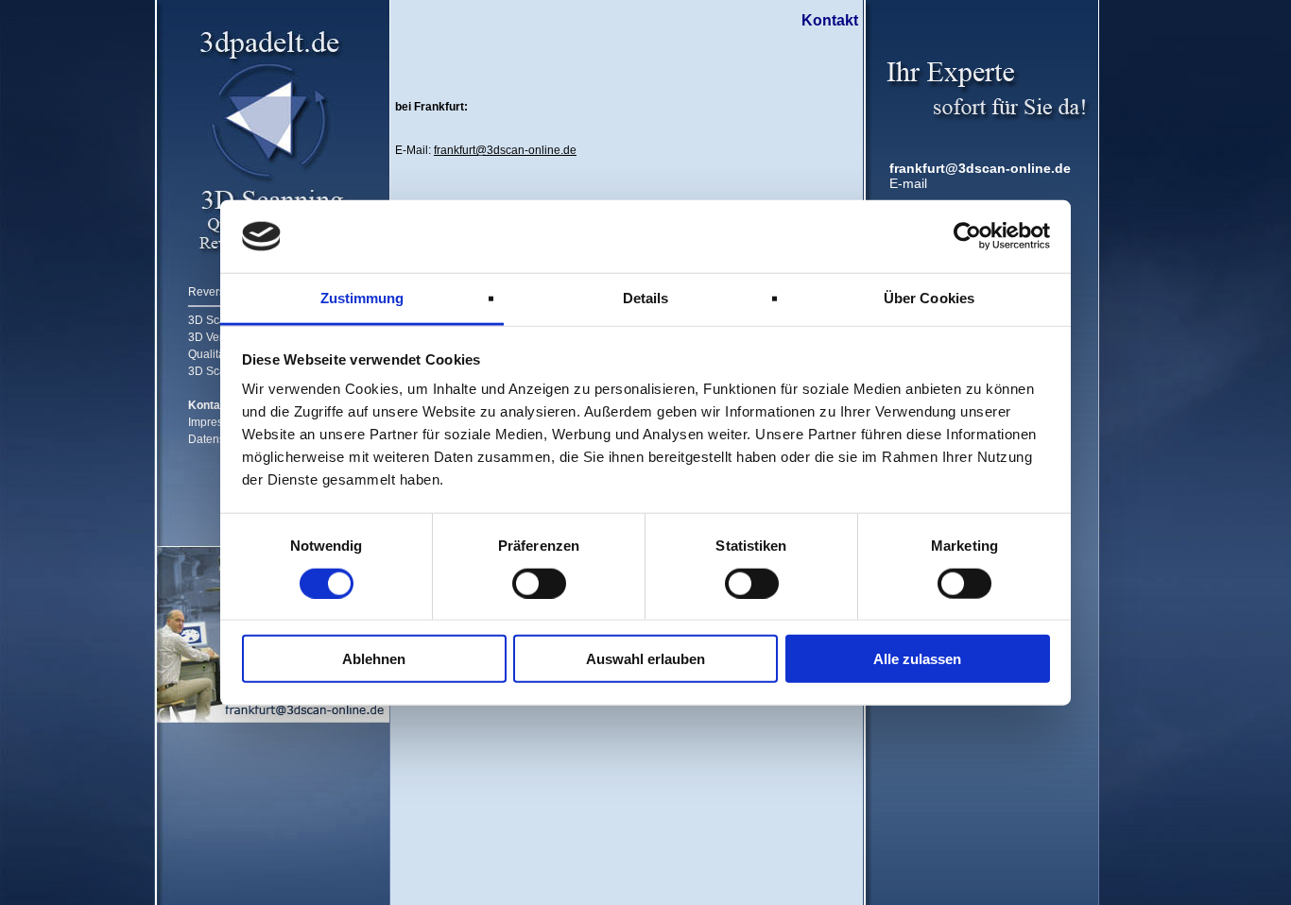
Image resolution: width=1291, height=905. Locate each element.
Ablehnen (373, 659)
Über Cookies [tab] (929, 298)
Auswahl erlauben (645, 659)
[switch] (539, 583)
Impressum (216, 422)
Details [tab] (646, 298)
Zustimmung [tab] (362, 298)
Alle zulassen (917, 659)
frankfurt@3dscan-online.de (980, 168)
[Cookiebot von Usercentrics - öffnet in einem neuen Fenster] (967, 236)
